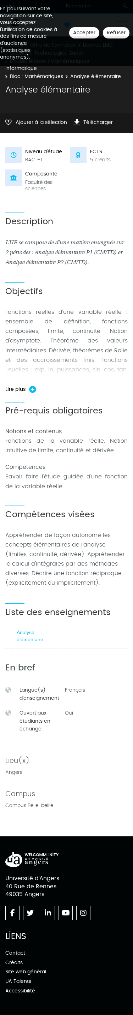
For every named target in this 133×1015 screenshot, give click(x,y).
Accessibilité (20, 991)
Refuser (116, 32)
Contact (15, 953)
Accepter (84, 32)
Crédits (14, 962)
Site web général (25, 971)
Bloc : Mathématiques (36, 76)
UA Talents (18, 981)
